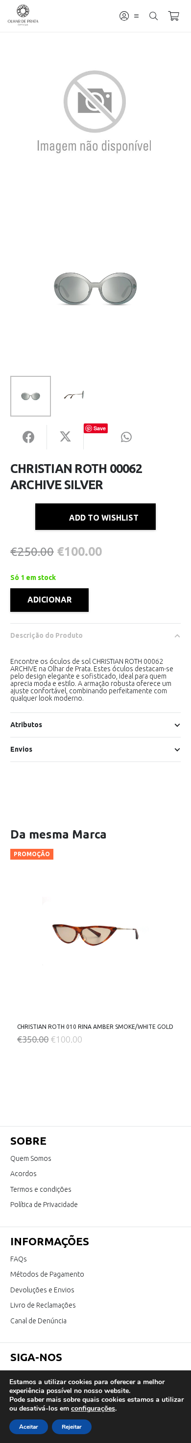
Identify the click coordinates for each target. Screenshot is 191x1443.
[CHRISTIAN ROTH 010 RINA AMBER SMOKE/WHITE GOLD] (95, 934)
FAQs (18, 1259)
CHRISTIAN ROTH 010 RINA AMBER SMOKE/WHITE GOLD (95, 1026)
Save (100, 428)
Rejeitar (72, 1427)
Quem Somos (30, 1158)
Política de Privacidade (44, 1204)
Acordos (23, 1174)
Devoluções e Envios (42, 1290)
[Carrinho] (173, 16)
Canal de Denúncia (38, 1321)
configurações (93, 1408)
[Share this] (28, 437)
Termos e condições (41, 1189)
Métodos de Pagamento (47, 1274)
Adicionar (49, 599)
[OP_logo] (23, 16)
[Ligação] (124, 16)
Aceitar (28, 1427)
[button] (136, 16)
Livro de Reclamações (43, 1305)
